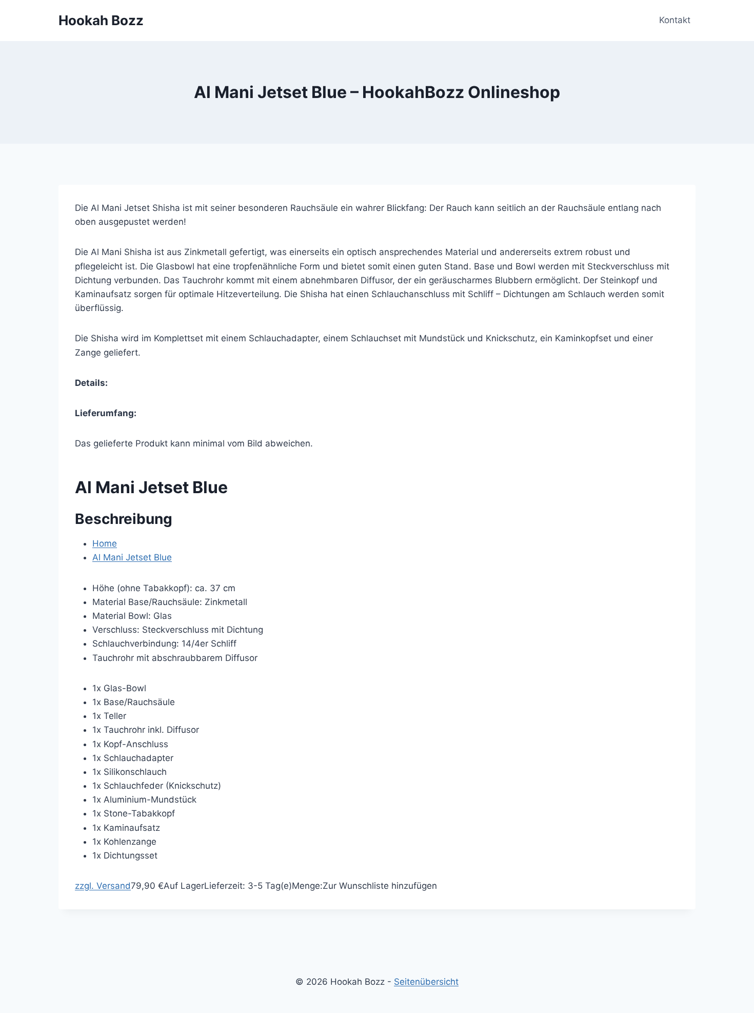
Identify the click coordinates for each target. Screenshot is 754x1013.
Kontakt (674, 20)
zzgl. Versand (103, 886)
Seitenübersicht (426, 982)
